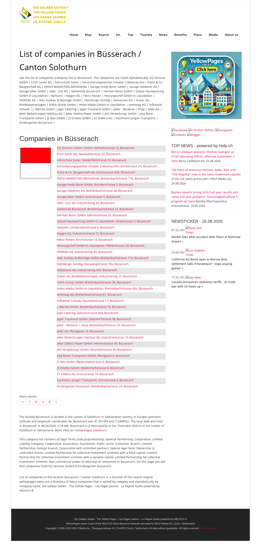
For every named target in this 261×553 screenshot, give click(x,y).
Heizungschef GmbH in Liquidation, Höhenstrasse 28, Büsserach (101, 246)
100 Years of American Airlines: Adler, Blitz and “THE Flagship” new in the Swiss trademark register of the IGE (206, 174)
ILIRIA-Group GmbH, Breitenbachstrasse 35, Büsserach (94, 282)
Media (213, 35)
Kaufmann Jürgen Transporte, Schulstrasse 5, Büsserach (95, 380)
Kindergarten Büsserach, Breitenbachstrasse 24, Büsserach (97, 386)
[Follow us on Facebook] (179, 130)
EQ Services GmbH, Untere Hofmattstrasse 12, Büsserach (95, 148)
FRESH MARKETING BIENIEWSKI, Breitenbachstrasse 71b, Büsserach (103, 178)
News (163, 35)
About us (231, 35)
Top (130, 35)
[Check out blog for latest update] (194, 135)
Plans (198, 35)
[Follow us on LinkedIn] (178, 135)
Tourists (146, 35)
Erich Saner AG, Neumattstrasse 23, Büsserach (88, 154)
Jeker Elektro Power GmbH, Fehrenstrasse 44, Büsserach (95, 343)
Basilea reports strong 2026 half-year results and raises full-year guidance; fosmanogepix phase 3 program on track (204, 196)
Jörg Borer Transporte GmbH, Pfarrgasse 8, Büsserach (93, 356)
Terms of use (208, 528)
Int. (118, 35)
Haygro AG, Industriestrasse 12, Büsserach (86, 233)
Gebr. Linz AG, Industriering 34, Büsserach (86, 203)
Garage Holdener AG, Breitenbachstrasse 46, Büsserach (95, 191)
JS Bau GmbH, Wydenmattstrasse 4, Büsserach (88, 362)
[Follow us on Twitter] (201, 130)
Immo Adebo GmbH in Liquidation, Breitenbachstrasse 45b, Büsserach (105, 288)
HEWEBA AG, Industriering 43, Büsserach (84, 252)
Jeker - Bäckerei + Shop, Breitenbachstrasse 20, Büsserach (96, 325)
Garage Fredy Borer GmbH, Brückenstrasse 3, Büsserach (95, 184)
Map (88, 35)
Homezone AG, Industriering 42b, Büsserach (87, 270)
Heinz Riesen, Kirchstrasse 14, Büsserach (85, 239)
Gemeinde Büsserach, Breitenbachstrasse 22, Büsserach (95, 209)
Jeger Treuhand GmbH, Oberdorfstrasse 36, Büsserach (94, 319)
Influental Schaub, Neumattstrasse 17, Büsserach (90, 301)
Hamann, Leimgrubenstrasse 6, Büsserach (85, 227)
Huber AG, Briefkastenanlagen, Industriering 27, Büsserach (97, 276)
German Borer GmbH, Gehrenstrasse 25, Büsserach (92, 215)
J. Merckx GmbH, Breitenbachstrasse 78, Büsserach (91, 307)
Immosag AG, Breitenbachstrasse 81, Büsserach (89, 294)
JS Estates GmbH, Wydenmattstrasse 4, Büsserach (90, 368)
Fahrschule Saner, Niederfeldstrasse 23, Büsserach (91, 160)
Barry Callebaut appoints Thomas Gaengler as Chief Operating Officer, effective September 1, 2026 (203, 156)
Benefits (180, 35)
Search (103, 35)
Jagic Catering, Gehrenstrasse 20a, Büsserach (87, 313)
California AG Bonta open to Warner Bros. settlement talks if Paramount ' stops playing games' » (201, 263)
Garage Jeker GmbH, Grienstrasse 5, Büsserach (89, 197)
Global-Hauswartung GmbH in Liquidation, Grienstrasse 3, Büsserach (104, 221)
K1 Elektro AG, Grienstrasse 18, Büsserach (85, 374)
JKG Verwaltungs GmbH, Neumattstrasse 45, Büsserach (94, 349)
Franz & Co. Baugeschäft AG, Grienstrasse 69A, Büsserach (96, 172)
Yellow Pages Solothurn (90, 430)
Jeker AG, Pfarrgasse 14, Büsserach (80, 331)
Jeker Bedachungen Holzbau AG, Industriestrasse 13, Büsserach (100, 337)
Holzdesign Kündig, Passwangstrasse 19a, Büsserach (93, 264)
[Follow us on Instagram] (223, 130)
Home (74, 35)
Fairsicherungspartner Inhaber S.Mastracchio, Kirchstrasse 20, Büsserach (107, 166)
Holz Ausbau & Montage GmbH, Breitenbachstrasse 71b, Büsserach (103, 258)
